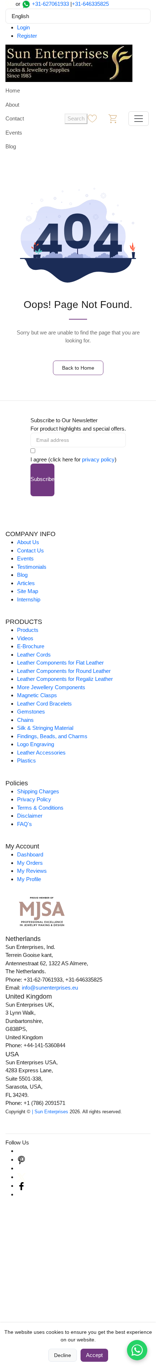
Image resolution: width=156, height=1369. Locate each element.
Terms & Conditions (40, 808)
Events (13, 133)
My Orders (30, 863)
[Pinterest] (21, 1159)
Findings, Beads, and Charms (52, 736)
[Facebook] (21, 1186)
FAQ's (24, 824)
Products (27, 630)
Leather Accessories (41, 752)
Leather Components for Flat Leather (60, 662)
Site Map (27, 591)
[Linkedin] (21, 1168)
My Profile (29, 879)
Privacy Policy (34, 799)
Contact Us (30, 550)
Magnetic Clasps (37, 695)
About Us (28, 542)
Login (23, 27)
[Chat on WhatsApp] (137, 1350)
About (12, 105)
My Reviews (32, 871)
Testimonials (31, 567)
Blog (10, 146)
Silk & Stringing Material (45, 728)
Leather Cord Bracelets (44, 703)
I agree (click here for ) (73, 459)
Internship (28, 599)
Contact (14, 118)
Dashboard (30, 854)
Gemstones (31, 711)
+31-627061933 (50, 4)
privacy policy (98, 459)
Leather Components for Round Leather (64, 671)
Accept (94, 1355)
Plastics (26, 760)
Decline (62, 1355)
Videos (25, 638)
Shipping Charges (38, 791)
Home (12, 90)
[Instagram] (21, 1151)
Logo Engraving (35, 744)
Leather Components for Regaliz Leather (65, 679)
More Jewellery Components (51, 687)
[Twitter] (21, 1177)
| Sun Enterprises (50, 1111)
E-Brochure (30, 646)
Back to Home (78, 368)
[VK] (21, 1194)
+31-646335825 (90, 4)
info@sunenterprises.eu (50, 987)
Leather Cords (34, 654)
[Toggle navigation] (138, 118)
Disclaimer (29, 816)
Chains (25, 720)
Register (27, 36)
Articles (26, 583)
